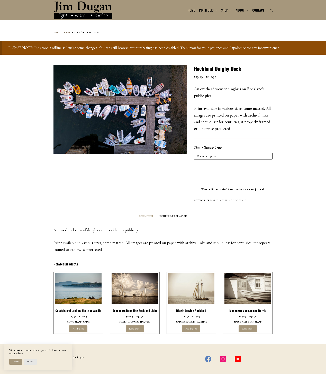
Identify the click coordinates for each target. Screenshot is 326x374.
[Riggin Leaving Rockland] (191, 288)
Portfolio (206, 10)
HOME (191, 10)
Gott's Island (74, 322)
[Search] (271, 10)
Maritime (226, 200)
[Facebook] (208, 359)
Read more (78, 328)
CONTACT (258, 10)
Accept (16, 361)
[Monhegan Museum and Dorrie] (247, 288)
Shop (224, 10)
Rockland (239, 200)
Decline (30, 361)
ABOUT (240, 10)
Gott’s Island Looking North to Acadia (78, 310)
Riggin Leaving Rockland (191, 310)
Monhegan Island (252, 322)
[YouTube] (238, 359)
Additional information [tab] (173, 216)
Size (197, 147)
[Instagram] (223, 359)
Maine (214, 200)
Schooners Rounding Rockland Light (135, 310)
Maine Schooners (129, 322)
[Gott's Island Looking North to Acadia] (78, 288)
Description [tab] (146, 216)
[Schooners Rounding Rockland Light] (135, 288)
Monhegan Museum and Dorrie (247, 310)
